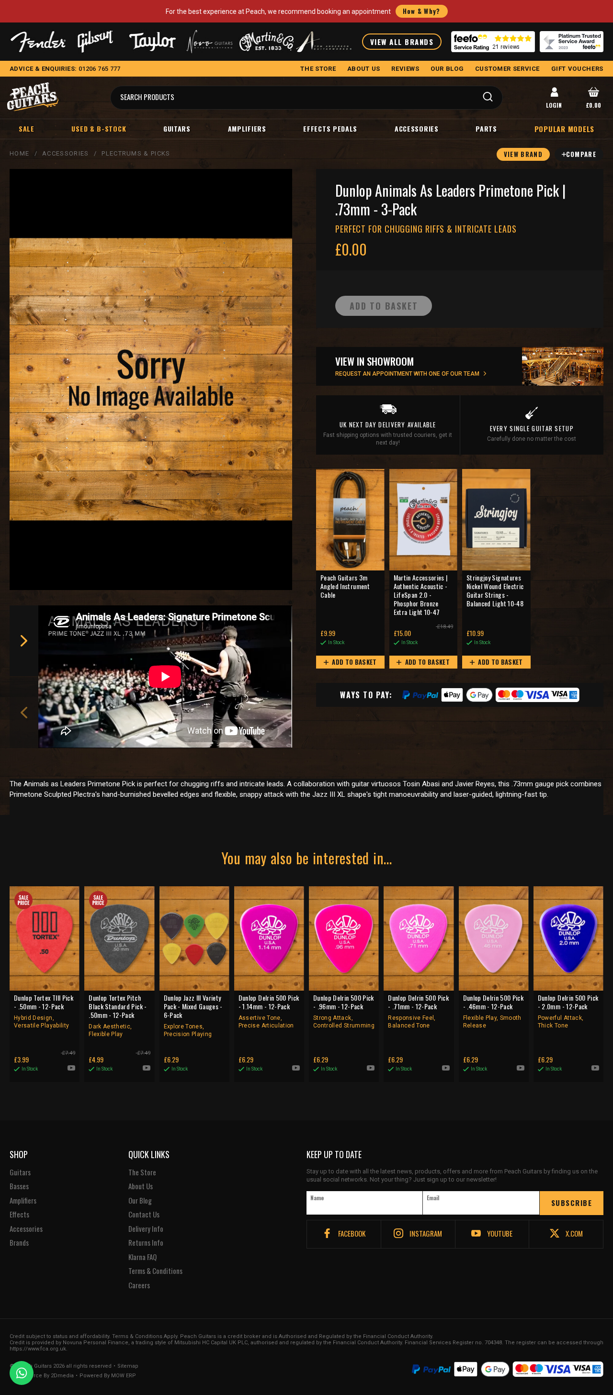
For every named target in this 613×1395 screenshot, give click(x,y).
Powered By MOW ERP (107, 1376)
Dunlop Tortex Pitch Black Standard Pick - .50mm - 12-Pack (118, 1015)
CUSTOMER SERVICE (507, 68)
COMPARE (581, 154)
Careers (139, 1285)
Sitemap (127, 1366)
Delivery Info (145, 1229)
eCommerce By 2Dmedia (42, 1376)
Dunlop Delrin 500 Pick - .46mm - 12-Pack (493, 1011)
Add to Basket (353, 662)
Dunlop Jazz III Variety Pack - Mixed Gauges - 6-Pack (193, 1015)
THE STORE (318, 68)
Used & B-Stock (98, 128)
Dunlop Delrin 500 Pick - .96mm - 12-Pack (344, 1011)
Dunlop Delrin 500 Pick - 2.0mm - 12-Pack (568, 1011)
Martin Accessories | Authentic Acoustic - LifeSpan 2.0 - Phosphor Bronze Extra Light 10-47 (421, 595)
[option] (167, 676)
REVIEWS (405, 68)
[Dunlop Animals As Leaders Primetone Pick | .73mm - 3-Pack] (151, 379)
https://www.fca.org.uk (38, 1349)
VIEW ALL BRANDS (402, 41)
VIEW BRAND (523, 154)
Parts (486, 128)
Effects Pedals (330, 128)
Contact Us (143, 1214)
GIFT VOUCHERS (577, 68)
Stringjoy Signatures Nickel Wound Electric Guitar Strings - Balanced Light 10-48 (494, 591)
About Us (140, 1186)
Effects (19, 1214)
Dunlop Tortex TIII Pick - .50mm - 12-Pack (43, 1011)
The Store (142, 1172)
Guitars (177, 128)
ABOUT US (363, 68)
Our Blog (140, 1200)
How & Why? (422, 11)
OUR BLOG (447, 68)
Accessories (417, 128)
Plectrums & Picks (136, 153)
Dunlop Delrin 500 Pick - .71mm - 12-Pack (418, 1011)
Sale (26, 128)
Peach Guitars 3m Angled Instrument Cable (345, 586)
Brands (19, 1243)
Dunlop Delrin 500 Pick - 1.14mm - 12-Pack (268, 1011)
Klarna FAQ (142, 1257)
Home (19, 153)
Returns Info (145, 1243)
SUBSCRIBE (571, 1202)
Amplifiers (247, 128)
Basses (19, 1186)
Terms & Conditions (155, 1271)
